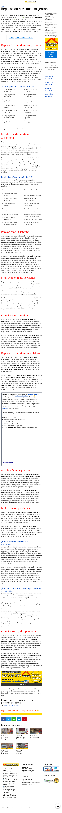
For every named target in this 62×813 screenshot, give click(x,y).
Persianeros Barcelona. (49, 77)
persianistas (4, 6)
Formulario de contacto (28, 779)
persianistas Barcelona (21, 396)
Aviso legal (25, 767)
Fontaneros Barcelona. (49, 83)
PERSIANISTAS (7, 714)
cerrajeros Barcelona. (48, 89)
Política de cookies (27, 768)
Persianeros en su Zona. (11, 706)
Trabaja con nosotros (28, 771)
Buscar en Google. (7, 462)
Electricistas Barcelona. (49, 95)
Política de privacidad (28, 770)
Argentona (5, 408)
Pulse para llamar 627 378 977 (21, 37)
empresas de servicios (34, 394)
